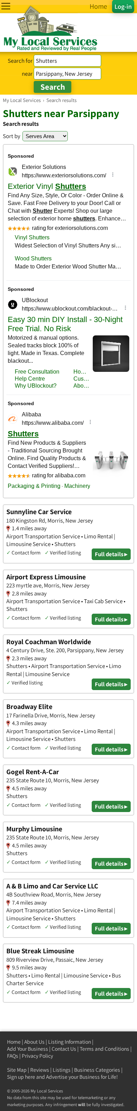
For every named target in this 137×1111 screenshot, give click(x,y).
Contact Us (64, 1048)
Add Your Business (27, 1048)
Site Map (17, 1069)
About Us (34, 1041)
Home (14, 1041)
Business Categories (97, 1069)
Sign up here (21, 1076)
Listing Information (69, 1041)
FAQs (12, 1055)
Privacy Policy (37, 1055)
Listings (62, 1069)
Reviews (39, 1069)
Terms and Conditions (104, 1048)
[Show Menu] (5, 6)
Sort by (11, 136)
